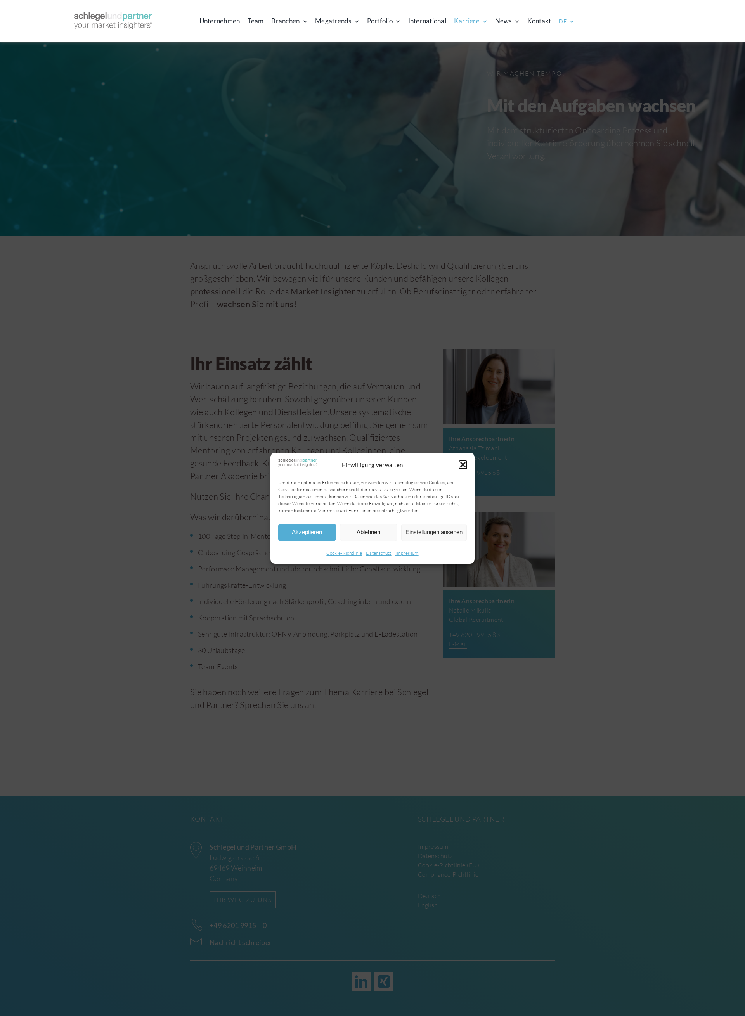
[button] (463, 465)
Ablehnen (368, 532)
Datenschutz (379, 553)
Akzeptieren (307, 532)
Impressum (407, 553)
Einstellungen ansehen (434, 532)
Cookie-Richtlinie (344, 553)
